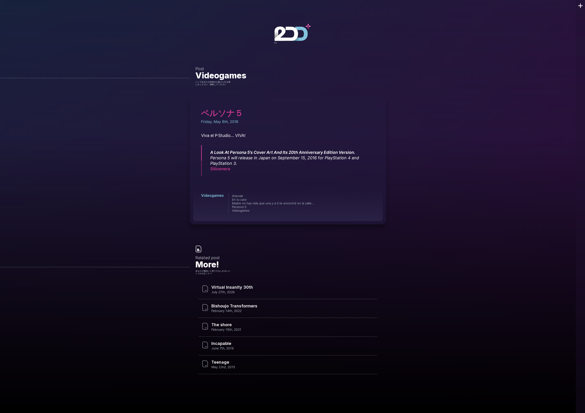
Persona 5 (239, 207)
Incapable (221, 343)
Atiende (237, 196)
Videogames (220, 75)
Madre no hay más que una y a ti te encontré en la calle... (273, 203)
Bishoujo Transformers (234, 306)
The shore (221, 324)
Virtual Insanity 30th (232, 287)
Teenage (220, 362)
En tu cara (239, 199)
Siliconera (220, 168)
